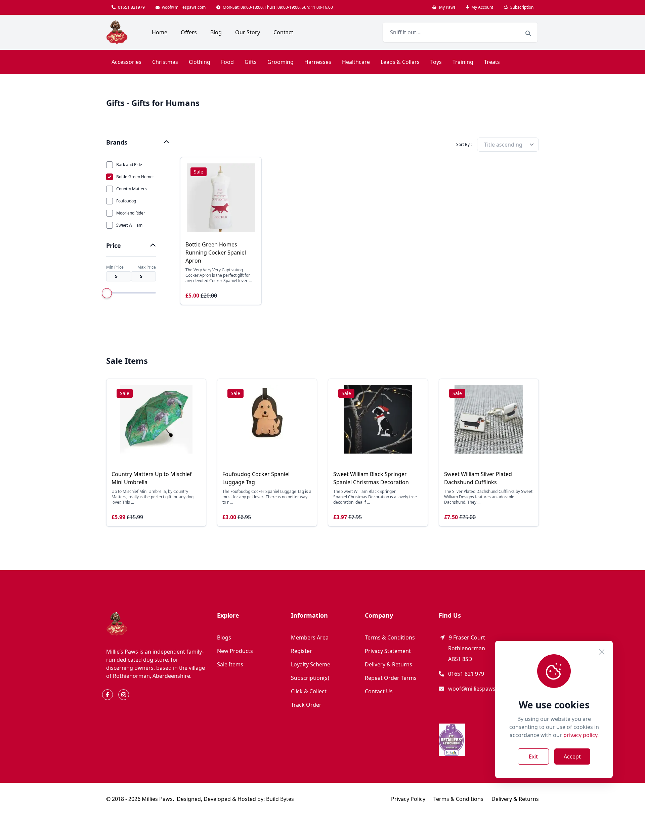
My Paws (447, 7)
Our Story (247, 32)
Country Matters (131, 189)
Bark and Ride (129, 164)
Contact (283, 32)
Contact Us (379, 691)
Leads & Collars (400, 62)
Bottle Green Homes (135, 177)
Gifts (251, 62)
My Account (481, 7)
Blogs (224, 637)
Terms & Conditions (390, 637)
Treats (492, 62)
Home (159, 32)
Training (463, 62)
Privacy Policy (408, 799)
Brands (116, 142)
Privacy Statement (388, 651)
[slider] (107, 293)
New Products (235, 651)
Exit (533, 756)
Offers (189, 32)
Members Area (310, 637)
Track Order (306, 704)
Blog (216, 32)
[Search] (528, 33)
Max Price (146, 267)
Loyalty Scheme (310, 664)
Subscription (521, 7)
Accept (572, 756)
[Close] (602, 652)
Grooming (280, 62)
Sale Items (230, 664)
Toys (436, 62)
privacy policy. (581, 735)
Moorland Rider (130, 213)
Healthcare (356, 62)
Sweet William (129, 225)
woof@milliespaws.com (183, 7)
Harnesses (317, 62)
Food (227, 62)
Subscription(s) (310, 678)
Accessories (126, 62)
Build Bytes (280, 799)
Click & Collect (309, 691)
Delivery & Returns (388, 664)
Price (113, 245)
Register (301, 651)
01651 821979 (131, 7)
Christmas (165, 62)
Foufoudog (126, 201)
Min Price (115, 267)
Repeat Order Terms (391, 678)
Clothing (199, 62)
